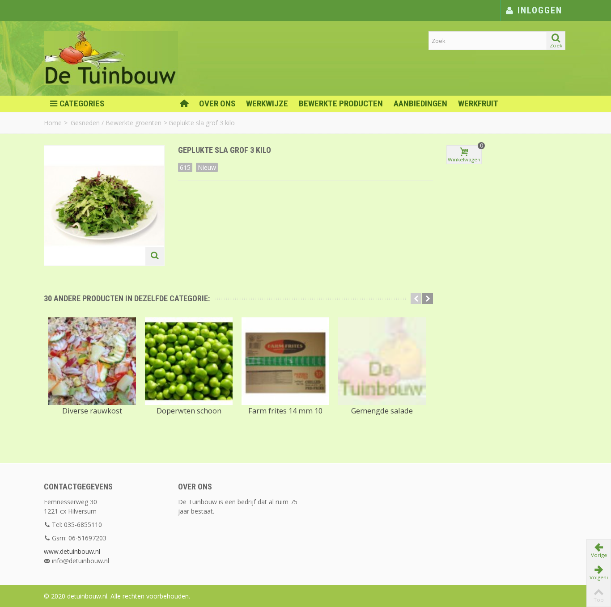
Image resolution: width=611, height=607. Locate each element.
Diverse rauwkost (92, 411)
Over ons (217, 103)
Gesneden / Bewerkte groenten (116, 122)
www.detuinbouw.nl (72, 551)
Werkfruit (478, 103)
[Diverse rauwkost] (92, 361)
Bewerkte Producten (341, 103)
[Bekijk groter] (154, 256)
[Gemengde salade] (382, 361)
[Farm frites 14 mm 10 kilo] (285, 361)
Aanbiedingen (420, 103)
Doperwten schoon (189, 411)
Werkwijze (267, 103)
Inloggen (538, 10)
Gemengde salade (382, 411)
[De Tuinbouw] (111, 57)
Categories (81, 103)
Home (53, 122)
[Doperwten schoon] (189, 361)
